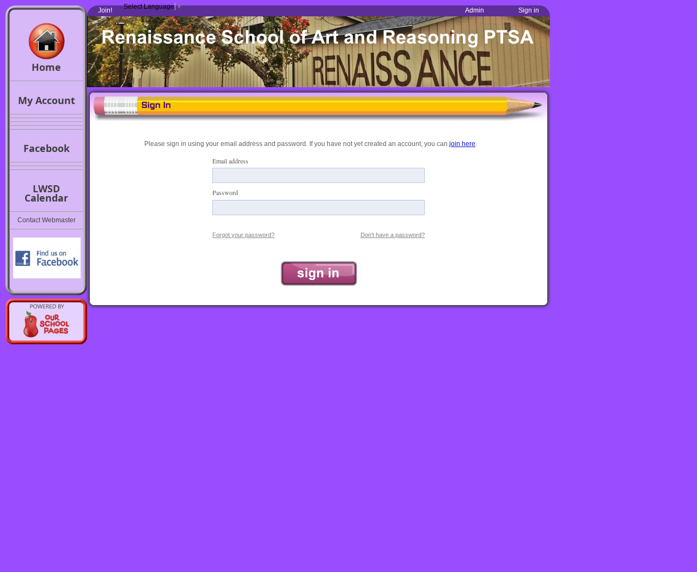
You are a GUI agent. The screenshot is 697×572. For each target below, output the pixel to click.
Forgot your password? (243, 235)
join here (462, 144)
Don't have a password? (392, 235)
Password (225, 192)
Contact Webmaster (46, 220)
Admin (474, 10)
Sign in (528, 10)
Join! (105, 10)
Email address (230, 160)
